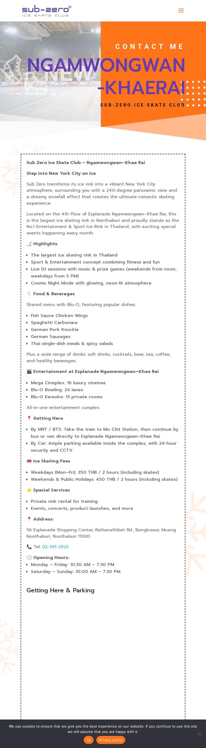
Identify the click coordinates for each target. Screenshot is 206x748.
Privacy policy (111, 740)
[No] (199, 733)
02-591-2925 (55, 547)
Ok (88, 740)
